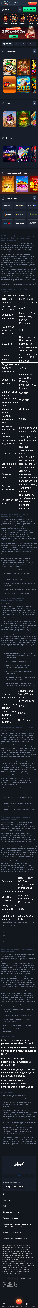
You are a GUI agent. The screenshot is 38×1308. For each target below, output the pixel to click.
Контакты (6, 1200)
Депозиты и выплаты (11, 1212)
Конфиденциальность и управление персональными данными (17, 1225)
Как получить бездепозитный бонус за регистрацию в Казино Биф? (18, 1051)
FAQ (4, 1206)
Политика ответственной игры (15, 1238)
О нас (5, 1194)
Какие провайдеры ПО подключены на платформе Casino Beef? (16, 1061)
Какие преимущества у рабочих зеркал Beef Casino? (17, 1042)
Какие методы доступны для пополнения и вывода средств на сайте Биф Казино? (18, 1072)
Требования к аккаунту (12, 1232)
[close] (2, 3)
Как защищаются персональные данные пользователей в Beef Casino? (17, 1083)
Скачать (32, 3)
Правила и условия (10, 1218)
